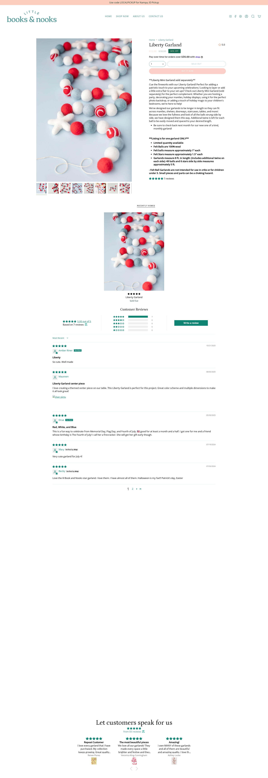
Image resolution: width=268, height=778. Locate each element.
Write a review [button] (191, 322)
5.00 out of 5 (84, 321)
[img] (59, 346)
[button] (122, 16)
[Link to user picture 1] (59, 402)
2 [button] (132, 488)
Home (152, 39)
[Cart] (259, 16)
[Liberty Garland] (134, 251)
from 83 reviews (132, 731)
